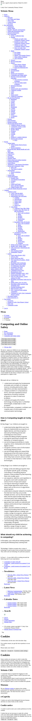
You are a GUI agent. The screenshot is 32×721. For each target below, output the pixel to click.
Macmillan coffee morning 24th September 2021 (19, 284)
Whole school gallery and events (19, 244)
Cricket (13, 101)
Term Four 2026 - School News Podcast (18, 581)
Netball (13, 111)
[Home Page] (1, 4)
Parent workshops (16, 148)
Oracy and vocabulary (24, 213)
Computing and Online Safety (19, 75)
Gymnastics (14, 116)
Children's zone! (12, 191)
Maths (12, 51)
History (13, 63)
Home (5, 14)
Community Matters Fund (14, 592)
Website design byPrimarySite (12, 629)
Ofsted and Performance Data (15, 31)
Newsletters (11, 157)
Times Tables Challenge (20, 57)
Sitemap (6, 619)
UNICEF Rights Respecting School (17, 188)
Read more (7, 584)
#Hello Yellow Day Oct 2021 (19, 282)
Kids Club (13, 167)
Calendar (10, 155)
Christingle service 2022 (17, 270)
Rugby (13, 117)
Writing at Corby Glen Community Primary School (21, 45)
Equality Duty (15, 178)
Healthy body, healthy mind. (18, 246)
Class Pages (14, 207)
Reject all (3, 650)
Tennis (13, 102)
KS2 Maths (17, 54)
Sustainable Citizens (16, 252)
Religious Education (16, 85)
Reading (20, 217)
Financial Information (13, 32)
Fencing (13, 110)
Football (13, 113)
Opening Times (12, 158)
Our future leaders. (13, 296)
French (13, 87)
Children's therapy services (18, 125)
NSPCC (16, 204)
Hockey (13, 104)
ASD (12, 135)
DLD (15, 140)
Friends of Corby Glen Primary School (18, 302)
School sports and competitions (19, 88)
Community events (13, 305)
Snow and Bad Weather (17, 185)
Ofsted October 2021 (16, 187)
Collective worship (16, 90)
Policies (10, 119)
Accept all (10, 650)
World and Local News (17, 194)
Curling (13, 108)
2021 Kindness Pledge (17, 250)
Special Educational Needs (15, 123)
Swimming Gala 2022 (17, 267)
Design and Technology (17, 73)
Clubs (12, 92)
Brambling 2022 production (18, 263)
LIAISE (13, 134)
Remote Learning (12, 122)
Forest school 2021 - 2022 (18, 275)
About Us (6, 16)
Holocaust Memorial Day (21, 67)
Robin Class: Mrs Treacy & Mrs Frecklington (21, 210)
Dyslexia (13, 131)
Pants (12, 173)
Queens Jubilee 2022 (20, 66)
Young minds (18, 201)
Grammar (20, 220)
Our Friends (7, 299)
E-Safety (13, 181)
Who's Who (11, 20)
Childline (16, 197)
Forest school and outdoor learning (17, 160)
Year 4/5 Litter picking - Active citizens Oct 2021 (19, 277)
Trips (12, 93)
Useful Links (11, 175)
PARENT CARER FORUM (19, 137)
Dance (12, 114)
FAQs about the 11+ (13, 297)
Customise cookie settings (20, 650)
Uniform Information (13, 161)
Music (12, 72)
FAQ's (12, 182)
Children (6, 190)
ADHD (13, 132)
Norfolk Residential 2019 (18, 287)
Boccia (13, 105)
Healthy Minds (15, 129)
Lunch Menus (11, 163)
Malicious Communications (15, 591)
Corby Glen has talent (17, 193)
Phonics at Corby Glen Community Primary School (21, 39)
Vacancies (10, 23)
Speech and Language (17, 138)
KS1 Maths (17, 52)
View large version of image (8, 339)
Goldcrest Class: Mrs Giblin (21, 208)
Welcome (10, 17)
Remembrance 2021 (16, 272)
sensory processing (16, 128)
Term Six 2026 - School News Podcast (18, 575)
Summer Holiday (12, 603)
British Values (11, 28)
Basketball (14, 99)
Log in (6, 308)
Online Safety (11, 143)
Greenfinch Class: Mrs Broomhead (20, 233)
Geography (14, 69)
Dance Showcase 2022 (17, 258)
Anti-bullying (18, 199)
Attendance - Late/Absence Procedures (18, 164)
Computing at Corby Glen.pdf (12, 561)
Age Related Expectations (18, 179)
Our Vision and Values (14, 19)
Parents (6, 141)
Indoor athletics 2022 (16, 269)
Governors (10, 300)
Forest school (14, 95)
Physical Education (16, 61)
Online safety (18, 202)
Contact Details (12, 22)
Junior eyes (17, 205)
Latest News (11, 154)
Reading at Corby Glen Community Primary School (21, 42)
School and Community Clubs (16, 166)
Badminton (14, 107)
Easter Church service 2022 (18, 264)
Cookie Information (9, 620)
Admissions (11, 26)
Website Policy (8, 622)
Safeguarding (11, 170)
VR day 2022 (14, 257)
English (13, 37)
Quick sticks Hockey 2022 (18, 255)
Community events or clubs (18, 126)
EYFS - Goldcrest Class (17, 35)
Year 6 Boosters (18, 58)
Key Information (8, 25)
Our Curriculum (12, 34)
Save (15, 719)
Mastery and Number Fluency (22, 55)
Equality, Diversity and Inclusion (16, 29)
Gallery (10, 253)
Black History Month (20, 64)
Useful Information (13, 176)
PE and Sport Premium (14, 98)
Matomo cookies (9, 688)
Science (13, 60)
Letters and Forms (16, 184)
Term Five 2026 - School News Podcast (18, 578)
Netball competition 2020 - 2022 (19, 273)
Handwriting (21, 219)
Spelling (20, 216)
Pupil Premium (12, 120)
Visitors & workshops (17, 96)
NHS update (11, 594)
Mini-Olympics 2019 (16, 288)
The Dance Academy (16, 169)
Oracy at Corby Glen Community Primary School (21, 48)
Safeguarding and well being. (19, 196)
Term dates (10, 152)
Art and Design (15, 70)
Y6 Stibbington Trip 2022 (18, 266)
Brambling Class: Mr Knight (22, 222)
